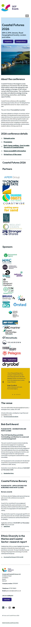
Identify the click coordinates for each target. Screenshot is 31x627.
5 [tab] (20, 394)
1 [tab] (13, 394)
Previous (2, 382)
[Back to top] (27, 624)
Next (28, 382)
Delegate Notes (21, 41)
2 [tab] (14, 394)
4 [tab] (18, 394)
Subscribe (7, 599)
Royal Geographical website (11, 416)
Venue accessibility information (15, 151)
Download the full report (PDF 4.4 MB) (13, 557)
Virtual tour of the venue (12, 154)
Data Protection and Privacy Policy (10, 622)
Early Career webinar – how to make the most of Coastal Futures (16, 146)
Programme (8, 41)
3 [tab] (16, 394)
